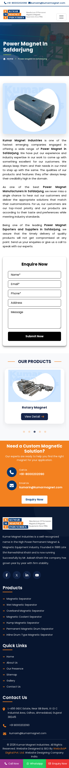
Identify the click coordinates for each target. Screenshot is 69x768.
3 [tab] (34, 432)
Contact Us (14, 686)
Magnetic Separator (19, 599)
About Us (12, 662)
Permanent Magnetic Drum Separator (30, 629)
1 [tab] (24, 432)
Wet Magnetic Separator (22, 605)
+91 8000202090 (19, 725)
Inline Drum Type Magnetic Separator (30, 635)
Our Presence (15, 668)
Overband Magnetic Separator (25, 611)
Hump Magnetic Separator (23, 623)
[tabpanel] (34, 396)
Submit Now (34, 336)
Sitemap (12, 674)
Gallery (11, 680)
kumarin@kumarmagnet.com (48, 3)
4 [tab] (40, 432)
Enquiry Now (34, 499)
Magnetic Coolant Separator (24, 617)
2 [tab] (29, 432)
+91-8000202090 (17, 3)
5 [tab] (45, 432)
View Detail (32, 417)
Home (10, 58)
